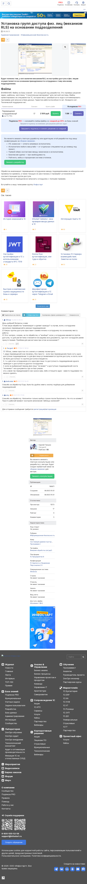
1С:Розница (68, 709)
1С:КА (65, 698)
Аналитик (67, 671)
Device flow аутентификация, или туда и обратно (41, 256)
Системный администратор (41, 542)
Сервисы (38, 711)
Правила (6, 798)
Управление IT (40, 687)
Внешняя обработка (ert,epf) (41, 550)
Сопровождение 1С (44, 700)
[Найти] (83, 657)
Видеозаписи (12, 768)
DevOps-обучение (13, 732)
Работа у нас (8, 805)
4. (3, 395)
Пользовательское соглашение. (16, 856)
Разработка (10, 709)
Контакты (6, 809)
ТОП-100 (9, 682)
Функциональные (13, 698)
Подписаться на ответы (12, 315)
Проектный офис (72, 736)
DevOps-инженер (71, 678)
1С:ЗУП (66, 713)
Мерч (8, 780)
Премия (8, 685)
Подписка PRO (12, 695)
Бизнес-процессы (42, 674)
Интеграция (10, 720)
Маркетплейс (70, 688)
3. (3, 381)
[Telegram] (56, 869)
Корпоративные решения (43, 732)
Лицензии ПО (40, 740)
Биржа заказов (13, 772)
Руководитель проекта (73, 675)
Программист (35, 544)
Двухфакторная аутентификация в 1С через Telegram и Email (42, 291)
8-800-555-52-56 (10, 834)
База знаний (11, 691)
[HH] (67, 869)
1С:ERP (66, 695)
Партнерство (40, 721)
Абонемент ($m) (36, 603)
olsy (7, 395)
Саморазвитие (41, 694)
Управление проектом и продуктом (45, 678)
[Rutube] (83, 869)
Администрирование (14, 716)
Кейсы (37, 718)
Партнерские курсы (72, 682)
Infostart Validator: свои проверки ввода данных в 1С (43, 221)
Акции (37, 703)
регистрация (39, 409)
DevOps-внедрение (14, 739)
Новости (9, 668)
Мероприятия (12, 764)
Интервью (10, 678)
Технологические (42, 751)
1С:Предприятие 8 (37, 557)
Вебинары (38, 725)
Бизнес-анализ (41, 670)
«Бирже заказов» (27, 141)
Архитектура (40, 691)
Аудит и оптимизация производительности (15, 750)
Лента (8, 675)
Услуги (37, 714)
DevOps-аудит (12, 736)
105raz (8, 320)
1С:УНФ (66, 702)
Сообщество (11, 723)
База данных (11, 713)
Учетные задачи (12, 702)
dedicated (9, 381)
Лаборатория (12, 729)
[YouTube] (78, 869)
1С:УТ (65, 705)
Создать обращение (13, 842)
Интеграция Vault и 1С (71, 219)
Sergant (10, 348)
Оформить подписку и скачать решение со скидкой (43, 129)
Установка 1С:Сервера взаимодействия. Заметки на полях (71, 256)
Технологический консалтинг (13, 744)
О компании (8, 787)
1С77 (65, 727)
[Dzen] (72, 869)
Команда (38, 684)
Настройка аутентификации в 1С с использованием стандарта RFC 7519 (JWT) (13, 259)
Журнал (9, 664)
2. (4, 348)
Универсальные (70, 720)
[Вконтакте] (61, 869)
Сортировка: (53, 315)
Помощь (5, 801)
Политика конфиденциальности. (46, 856)
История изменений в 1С (14, 219)
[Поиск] (9, 3)
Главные (9, 671)
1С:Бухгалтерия (70, 691)
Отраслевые (40, 744)
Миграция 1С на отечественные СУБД (15, 757)
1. (2, 320)
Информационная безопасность (42, 535)
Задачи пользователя (15, 705)
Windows (33, 572)
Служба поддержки (14, 815)
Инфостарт (38, 184)
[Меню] (3, 3)
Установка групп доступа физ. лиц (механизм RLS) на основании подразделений (41, 25)
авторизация (50, 409)
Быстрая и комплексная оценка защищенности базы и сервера (14, 291)
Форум (9, 776)
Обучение (68, 664)
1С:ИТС (37, 707)
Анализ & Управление (40, 665)
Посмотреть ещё (42, 306)
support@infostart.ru (12, 836)
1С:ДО (66, 716)
